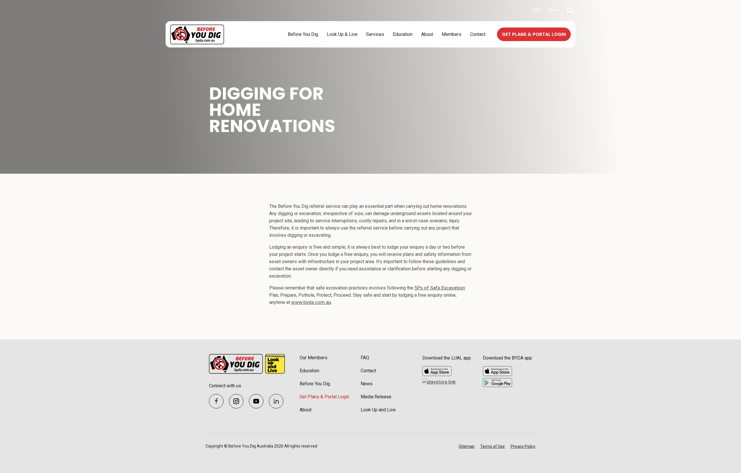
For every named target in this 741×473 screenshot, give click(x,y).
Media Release (376, 396)
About (427, 34)
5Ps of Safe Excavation (439, 288)
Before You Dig (303, 34)
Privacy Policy (523, 446)
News (553, 10)
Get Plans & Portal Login (324, 396)
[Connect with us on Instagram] (236, 401)
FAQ (537, 10)
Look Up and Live (378, 409)
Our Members (313, 357)
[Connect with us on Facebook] (216, 401)
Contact (477, 34)
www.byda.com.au (311, 302)
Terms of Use (492, 446)
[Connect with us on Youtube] (256, 401)
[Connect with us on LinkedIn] (276, 401)
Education (402, 34)
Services (375, 34)
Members (451, 34)
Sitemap (466, 446)
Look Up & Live (342, 34)
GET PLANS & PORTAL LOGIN (534, 34)
